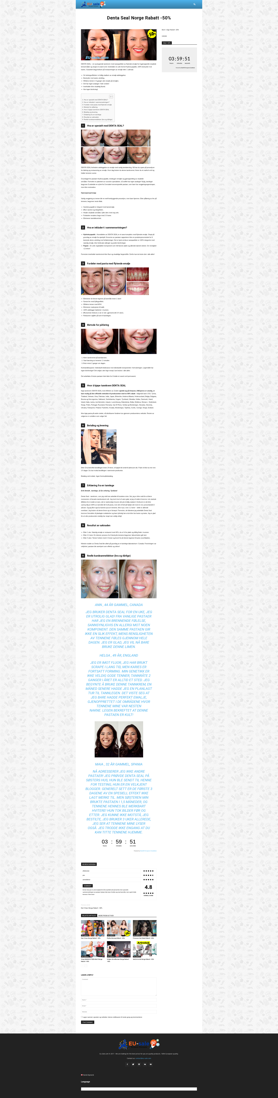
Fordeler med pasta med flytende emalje (98, 105)
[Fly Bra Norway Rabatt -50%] (119, 928)
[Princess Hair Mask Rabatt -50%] (145, 928)
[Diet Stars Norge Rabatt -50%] (93, 928)
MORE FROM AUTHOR (106, 916)
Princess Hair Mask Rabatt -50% (143, 938)
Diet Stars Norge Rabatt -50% (91, 908)
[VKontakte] (145, 1064)
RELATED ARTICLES (89, 916)
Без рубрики (85, 935)
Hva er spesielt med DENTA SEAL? (96, 100)
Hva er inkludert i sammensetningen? (96, 102)
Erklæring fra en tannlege (92, 114)
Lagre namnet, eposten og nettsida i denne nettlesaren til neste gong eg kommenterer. (112, 1017)
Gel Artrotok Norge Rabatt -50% (143, 959)
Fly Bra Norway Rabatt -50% (116, 938)
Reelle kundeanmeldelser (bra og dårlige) (98, 119)
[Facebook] (127, 1064)
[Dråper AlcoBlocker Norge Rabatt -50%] (119, 949)
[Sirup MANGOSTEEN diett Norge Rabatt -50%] (93, 949)
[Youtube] (151, 1064)
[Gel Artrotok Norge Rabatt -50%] (145, 949)
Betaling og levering (90, 112)
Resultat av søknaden (91, 117)
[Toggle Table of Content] (110, 97)
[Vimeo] (139, 1064)
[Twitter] (133, 1064)
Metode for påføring (91, 107)
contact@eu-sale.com (143, 1058)
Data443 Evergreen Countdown (148, 850)
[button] (194, 4)
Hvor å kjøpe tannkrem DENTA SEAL (96, 109)
